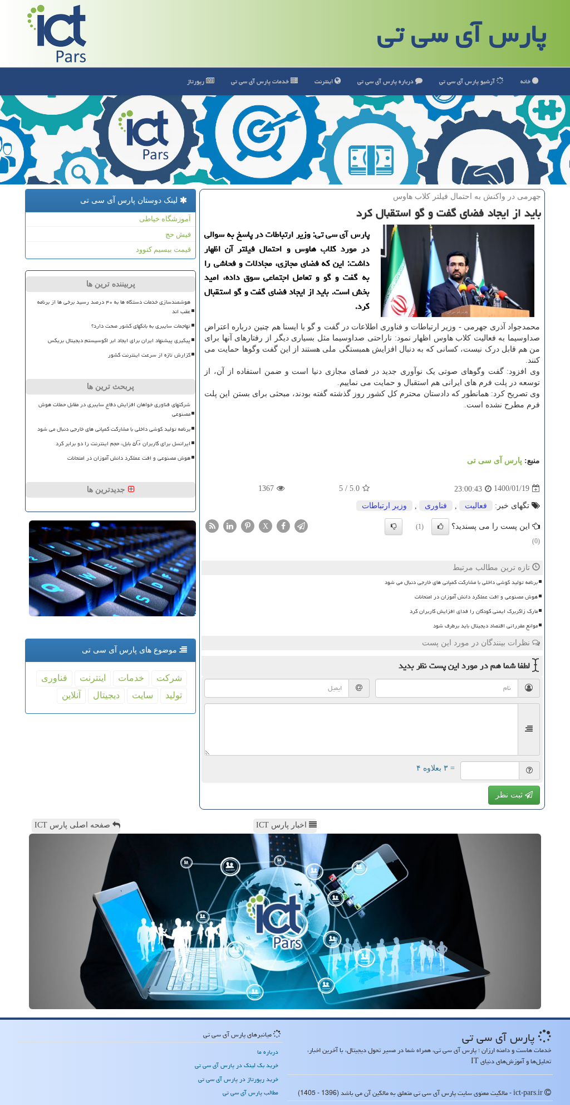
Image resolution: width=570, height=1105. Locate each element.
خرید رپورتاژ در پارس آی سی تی (238, 1079)
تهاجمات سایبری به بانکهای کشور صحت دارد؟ (140, 326)
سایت (142, 695)
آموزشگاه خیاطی (165, 219)
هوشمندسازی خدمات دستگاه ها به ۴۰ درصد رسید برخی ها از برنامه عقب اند (113, 306)
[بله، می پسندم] (440, 526)
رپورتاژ (196, 81)
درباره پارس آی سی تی (386, 81)
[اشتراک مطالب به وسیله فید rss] (212, 525)
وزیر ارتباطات (384, 506)
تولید (173, 695)
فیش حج (178, 234)
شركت (169, 678)
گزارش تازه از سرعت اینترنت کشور (149, 355)
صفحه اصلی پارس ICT (73, 825)
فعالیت (476, 506)
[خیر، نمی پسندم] (393, 526)
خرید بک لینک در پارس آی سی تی (236, 1065)
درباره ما (267, 1052)
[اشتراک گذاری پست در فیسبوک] (283, 525)
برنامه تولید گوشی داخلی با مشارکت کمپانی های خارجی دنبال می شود (461, 582)
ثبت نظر (510, 795)
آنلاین (71, 695)
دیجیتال (106, 695)
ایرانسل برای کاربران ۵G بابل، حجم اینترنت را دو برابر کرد (123, 443)
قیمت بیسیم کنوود (163, 249)
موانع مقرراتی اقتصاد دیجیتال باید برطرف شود (485, 625)
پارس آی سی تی (462, 33)
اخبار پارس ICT (282, 825)
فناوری (436, 506)
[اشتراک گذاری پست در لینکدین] (230, 525)
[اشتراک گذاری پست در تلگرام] (301, 525)
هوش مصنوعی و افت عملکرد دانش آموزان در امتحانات (476, 596)
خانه (526, 81)
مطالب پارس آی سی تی (250, 1092)
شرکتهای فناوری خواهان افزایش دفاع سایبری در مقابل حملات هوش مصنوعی (114, 409)
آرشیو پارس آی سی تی (468, 81)
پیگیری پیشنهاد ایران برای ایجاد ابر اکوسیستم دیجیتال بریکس (119, 340)
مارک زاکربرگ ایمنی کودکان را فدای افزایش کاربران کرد (474, 611)
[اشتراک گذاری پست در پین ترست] (247, 525)
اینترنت (325, 81)
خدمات (261, 81)
